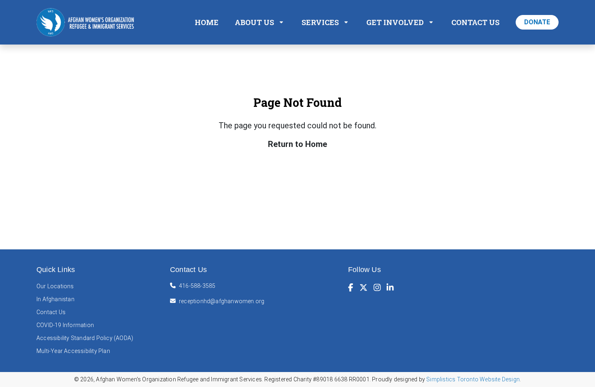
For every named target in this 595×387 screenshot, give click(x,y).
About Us (254, 22)
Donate (537, 22)
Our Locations (55, 286)
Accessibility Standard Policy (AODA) (84, 338)
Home (207, 22)
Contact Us (475, 22)
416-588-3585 (197, 286)
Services (320, 22)
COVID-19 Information (65, 325)
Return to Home (297, 144)
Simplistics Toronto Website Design (473, 379)
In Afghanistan (55, 299)
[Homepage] (87, 22)
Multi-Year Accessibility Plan (73, 351)
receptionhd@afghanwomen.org (221, 301)
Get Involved (395, 22)
